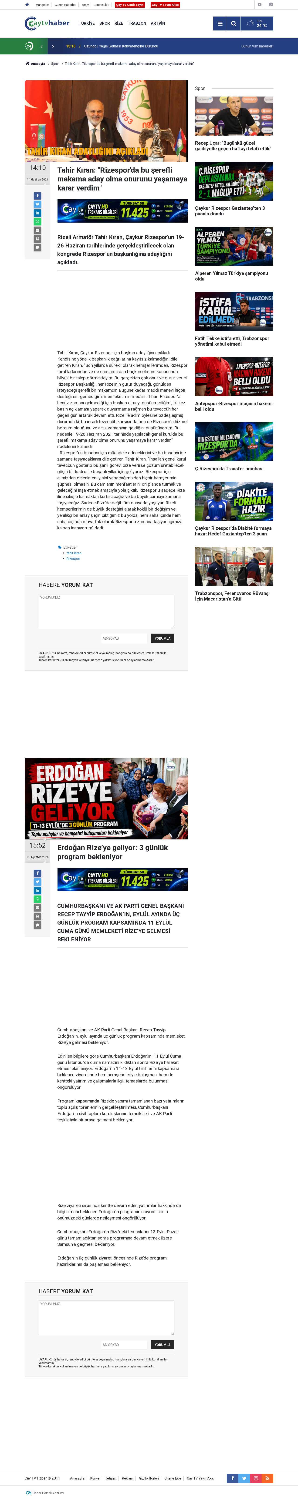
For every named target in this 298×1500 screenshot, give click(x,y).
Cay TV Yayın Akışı (200, 1478)
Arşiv (85, 5)
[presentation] (41, 46)
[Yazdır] (37, 239)
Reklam (127, 1478)
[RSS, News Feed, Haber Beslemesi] (267, 1478)
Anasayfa (77, 1478)
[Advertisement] (122, 310)
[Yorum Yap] (37, 247)
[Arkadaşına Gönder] (37, 230)
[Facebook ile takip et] (232, 1478)
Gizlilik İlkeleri (149, 1478)
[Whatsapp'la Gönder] (37, 221)
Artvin (158, 23)
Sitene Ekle (102, 5)
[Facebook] (37, 196)
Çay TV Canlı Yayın (130, 5)
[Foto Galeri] (270, 4)
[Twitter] (37, 204)
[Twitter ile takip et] (244, 1478)
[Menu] (220, 23)
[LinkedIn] (37, 213)
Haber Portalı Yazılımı (48, 1493)
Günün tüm (257, 46)
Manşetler (42, 5)
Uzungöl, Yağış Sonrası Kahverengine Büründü (121, 46)
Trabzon (137, 23)
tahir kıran (74, 553)
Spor (104, 23)
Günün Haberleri (65, 5)
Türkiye (87, 23)
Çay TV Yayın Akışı (165, 5)
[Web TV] (259, 4)
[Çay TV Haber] (47, 23)
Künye (95, 1478)
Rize (119, 23)
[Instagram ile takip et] (256, 1478)
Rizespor (73, 559)
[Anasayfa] (27, 5)
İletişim (110, 1478)
